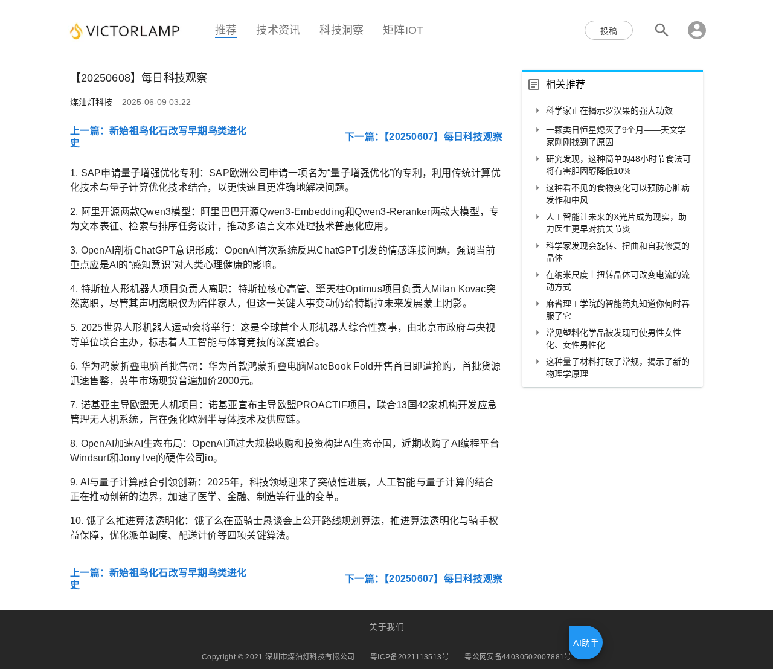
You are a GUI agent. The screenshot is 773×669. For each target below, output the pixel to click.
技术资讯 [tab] (278, 30)
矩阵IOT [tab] (403, 30)
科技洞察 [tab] (341, 30)
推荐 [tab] (226, 30)
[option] (612, 111)
